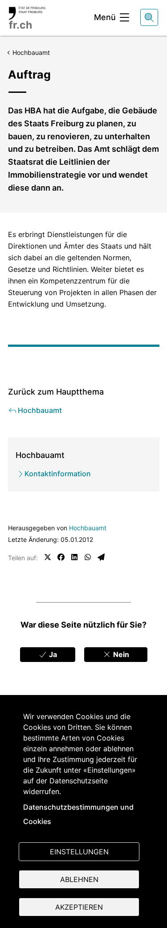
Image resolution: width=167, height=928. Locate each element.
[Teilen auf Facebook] (61, 557)
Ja (52, 654)
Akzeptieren (79, 907)
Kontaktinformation (57, 473)
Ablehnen (79, 879)
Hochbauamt (87, 528)
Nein (120, 654)
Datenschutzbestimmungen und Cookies (78, 814)
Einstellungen (79, 851)
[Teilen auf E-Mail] (101, 557)
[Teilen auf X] (47, 557)
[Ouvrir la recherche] (149, 17)
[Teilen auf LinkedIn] (74, 557)
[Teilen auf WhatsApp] (87, 557)
